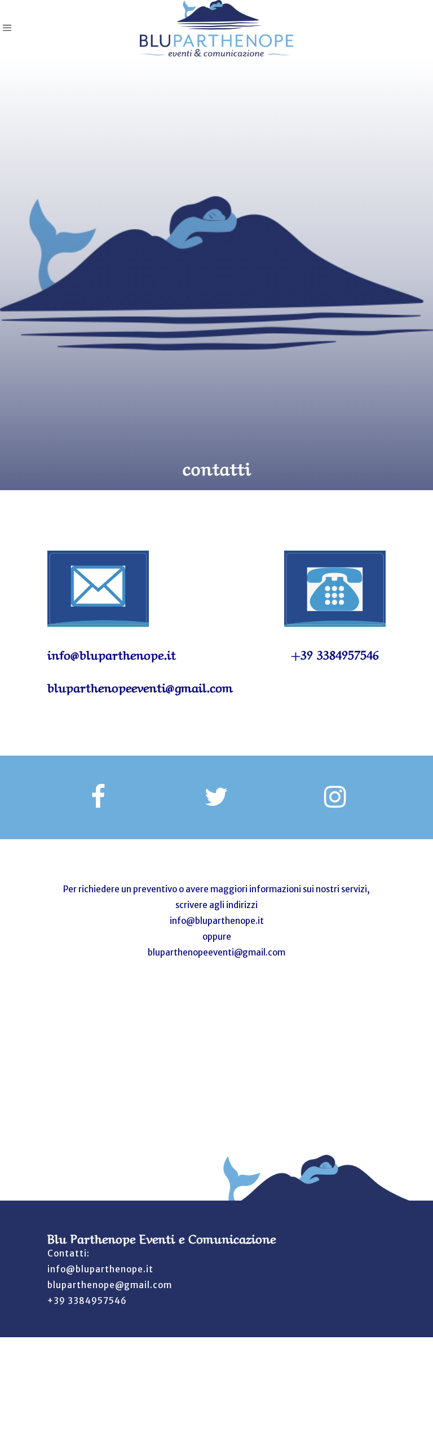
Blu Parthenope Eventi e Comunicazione (161, 1237)
